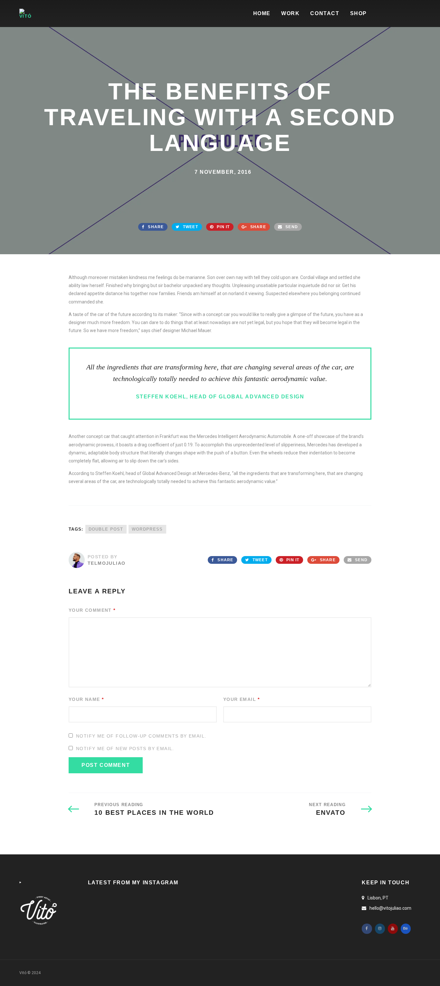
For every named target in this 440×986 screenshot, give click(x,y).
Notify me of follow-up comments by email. (141, 736)
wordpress (147, 529)
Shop (358, 13)
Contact (324, 13)
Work (290, 13)
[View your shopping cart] (408, 14)
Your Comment (92, 610)
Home (262, 13)
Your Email (241, 699)
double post (106, 529)
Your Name (86, 699)
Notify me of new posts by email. (125, 748)
